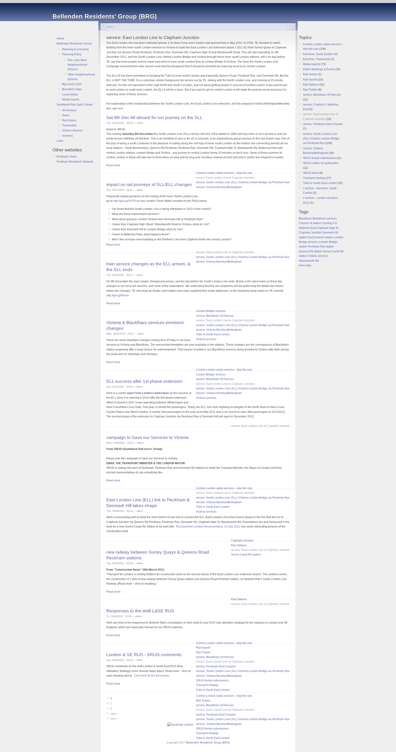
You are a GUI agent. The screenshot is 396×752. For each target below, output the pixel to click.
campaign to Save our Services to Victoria (147, 437)
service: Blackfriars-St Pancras (215, 315)
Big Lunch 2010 (72, 84)
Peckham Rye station (321, 246)
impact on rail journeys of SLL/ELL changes (149, 184)
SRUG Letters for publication (320, 163)
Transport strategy (207, 685)
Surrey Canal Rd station (246, 554)
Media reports (70, 99)
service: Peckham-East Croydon (216, 666)
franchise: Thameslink (316, 59)
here (120, 108)
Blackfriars (305, 218)
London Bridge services (211, 311)
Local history (70, 94)
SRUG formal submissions (212, 680)
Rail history (69, 120)
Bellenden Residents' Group (74, 43)
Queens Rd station (310, 251)
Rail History (310, 74)
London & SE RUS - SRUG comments (144, 654)
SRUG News (311, 173)
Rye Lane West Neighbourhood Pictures (77, 64)
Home (60, 38)
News (65, 115)
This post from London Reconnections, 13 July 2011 (208, 526)
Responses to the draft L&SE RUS (140, 610)
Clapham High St (327, 228)
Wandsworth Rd (309, 260)
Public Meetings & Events (319, 69)
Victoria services (72, 130)
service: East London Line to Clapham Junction (225, 177)
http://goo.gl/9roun (117, 295)
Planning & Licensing (75, 49)
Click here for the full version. (152, 675)
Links (60, 140)
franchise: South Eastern (318, 54)
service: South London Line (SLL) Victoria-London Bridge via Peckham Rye (243, 182)
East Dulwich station (320, 237)
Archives (67, 135)
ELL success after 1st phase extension (144, 381)
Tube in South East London (213, 334)
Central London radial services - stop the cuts (224, 173)
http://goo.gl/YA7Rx (125, 201)
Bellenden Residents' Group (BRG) (208, 742)
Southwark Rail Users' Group (75, 104)
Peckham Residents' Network (75, 161)
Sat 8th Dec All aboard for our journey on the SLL (154, 117)
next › (113, 713)
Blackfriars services (325, 218)
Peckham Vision (67, 156)
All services (69, 110)
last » (113, 718)
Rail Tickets (203, 652)
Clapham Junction (242, 540)
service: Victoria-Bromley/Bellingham (219, 187)
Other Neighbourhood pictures (81, 77)
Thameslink (69, 125)
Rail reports (203, 647)
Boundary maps (72, 89)
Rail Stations (239, 545)
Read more (113, 165)
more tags (305, 265)
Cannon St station (310, 223)
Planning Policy (72, 54)
